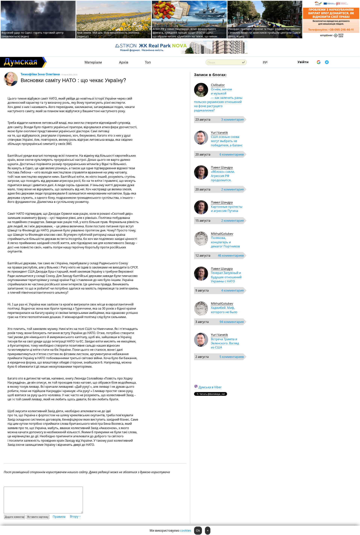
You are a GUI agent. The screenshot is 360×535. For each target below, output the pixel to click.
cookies (185, 530)
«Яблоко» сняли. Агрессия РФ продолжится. (223, 176)
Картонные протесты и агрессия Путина (226, 209)
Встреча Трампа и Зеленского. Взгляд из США (225, 343)
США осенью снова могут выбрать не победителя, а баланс (227, 141)
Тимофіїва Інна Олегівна (40, 74)
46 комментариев (231, 255)
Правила (59, 517)
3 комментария (232, 119)
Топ (148, 62)
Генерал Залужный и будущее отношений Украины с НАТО (226, 277)
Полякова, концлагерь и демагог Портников (225, 242)
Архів (123, 62)
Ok (198, 530)
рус (265, 62)
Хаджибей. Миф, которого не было (224, 310)
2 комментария (232, 189)
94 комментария (232, 322)
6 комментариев (232, 154)
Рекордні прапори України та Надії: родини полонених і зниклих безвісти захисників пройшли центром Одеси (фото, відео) (264, 32)
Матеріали (93, 62)
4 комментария (232, 290)
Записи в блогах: (210, 74)
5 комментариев (232, 357)
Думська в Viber (210, 387)
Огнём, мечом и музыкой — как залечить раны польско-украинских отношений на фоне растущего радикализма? (218, 99)
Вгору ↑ (75, 516)
